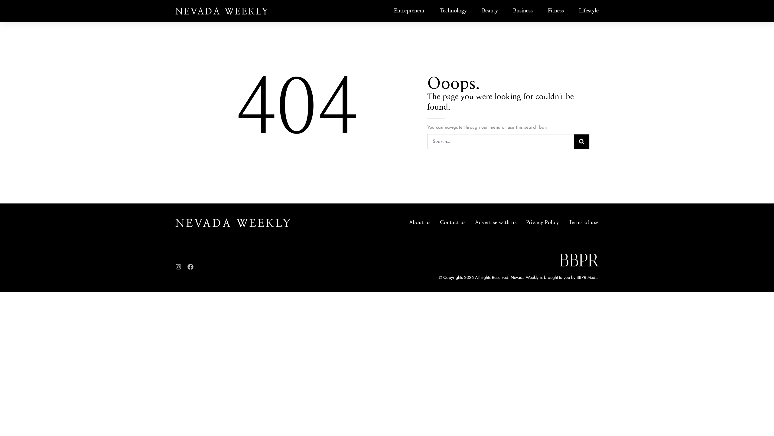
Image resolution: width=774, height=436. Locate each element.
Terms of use (584, 222)
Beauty (490, 11)
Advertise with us (495, 222)
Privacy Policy (542, 222)
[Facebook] (190, 267)
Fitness (556, 11)
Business (523, 11)
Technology (453, 11)
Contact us (453, 222)
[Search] (581, 141)
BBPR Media (588, 277)
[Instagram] (178, 267)
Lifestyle (589, 11)
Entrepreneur (409, 11)
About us (420, 222)
